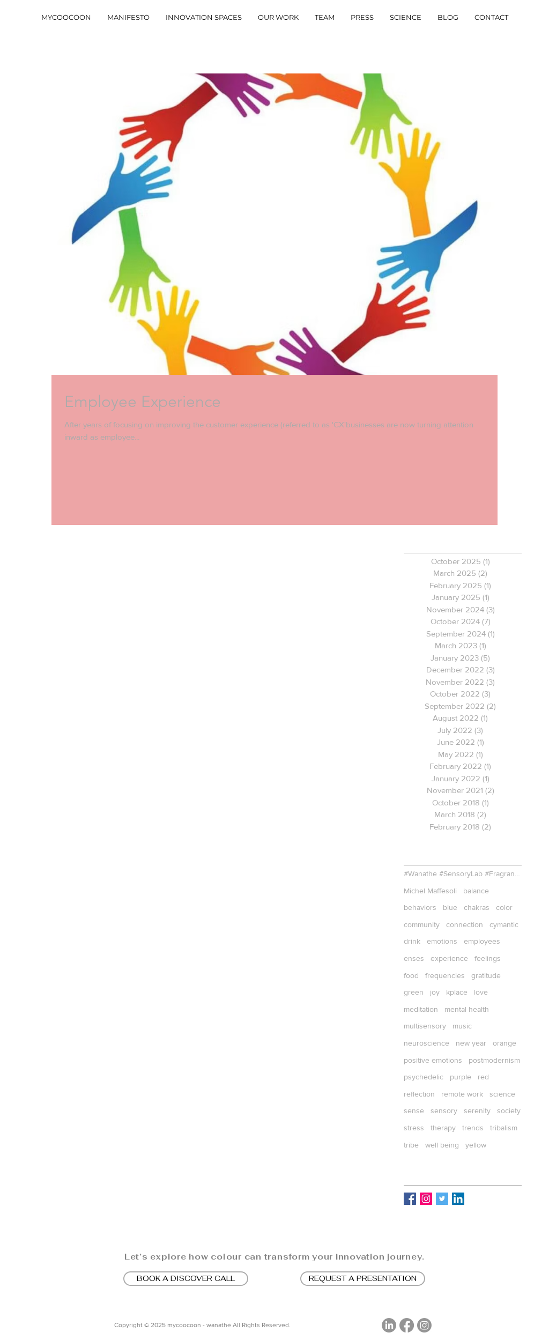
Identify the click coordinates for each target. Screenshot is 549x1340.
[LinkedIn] (389, 1325)
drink (412, 941)
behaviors (420, 907)
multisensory (425, 1025)
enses (414, 958)
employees (482, 941)
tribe (411, 1145)
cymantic (503, 924)
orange (504, 1043)
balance (476, 890)
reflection (419, 1094)
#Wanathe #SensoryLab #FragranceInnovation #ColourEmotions (463, 873)
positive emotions (433, 1060)
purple (460, 1076)
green (414, 992)
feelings (487, 958)
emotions (442, 941)
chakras (476, 907)
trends (473, 1127)
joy (435, 992)
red (483, 1076)
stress (414, 1127)
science (502, 1094)
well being (442, 1145)
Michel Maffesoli (430, 890)
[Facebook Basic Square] (410, 1199)
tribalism (503, 1127)
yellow (475, 1145)
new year (471, 1043)
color (504, 907)
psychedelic (423, 1076)
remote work (462, 1094)
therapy (443, 1127)
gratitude (486, 975)
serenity (477, 1110)
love (481, 992)
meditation (421, 1009)
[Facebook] (406, 1325)
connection (464, 924)
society (509, 1110)
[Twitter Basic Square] (442, 1199)
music (462, 1025)
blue (450, 907)
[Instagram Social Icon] (426, 1199)
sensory (444, 1110)
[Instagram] (424, 1325)
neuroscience (426, 1043)
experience (449, 958)
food (411, 975)
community (422, 924)
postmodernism (494, 1060)
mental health (466, 1009)
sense (414, 1110)
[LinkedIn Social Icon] (458, 1199)
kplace (457, 992)
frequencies (445, 975)
